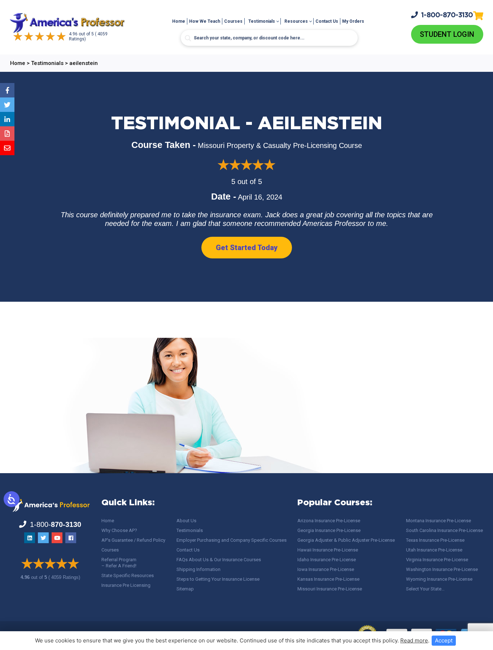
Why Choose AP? (119, 530)
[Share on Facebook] (7, 90)
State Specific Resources (127, 575)
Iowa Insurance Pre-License (325, 569)
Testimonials (261, 21)
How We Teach (204, 21)
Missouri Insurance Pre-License (329, 589)
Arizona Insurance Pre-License (328, 520)
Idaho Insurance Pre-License (326, 559)
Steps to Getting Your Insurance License (217, 579)
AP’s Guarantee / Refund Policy (133, 540)
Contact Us (326, 21)
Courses (233, 21)
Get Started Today (247, 247)
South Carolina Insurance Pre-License (444, 530)
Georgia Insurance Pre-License (329, 530)
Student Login (447, 34)
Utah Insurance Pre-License (434, 550)
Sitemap (185, 589)
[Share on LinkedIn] (7, 119)
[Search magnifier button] (188, 38)
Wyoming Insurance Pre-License (439, 579)
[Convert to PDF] (7, 133)
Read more (414, 640)
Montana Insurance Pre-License (438, 520)
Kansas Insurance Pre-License (328, 579)
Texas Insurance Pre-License (435, 540)
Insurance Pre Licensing (125, 585)
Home (178, 21)
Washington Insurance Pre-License (442, 569)
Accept (444, 640)
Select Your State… (425, 589)
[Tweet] (7, 104)
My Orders (353, 21)
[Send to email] (7, 148)
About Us (186, 520)
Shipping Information (198, 569)
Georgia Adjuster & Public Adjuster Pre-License (346, 540)
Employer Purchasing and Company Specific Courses (231, 540)
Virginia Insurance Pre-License (437, 559)
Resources (296, 21)
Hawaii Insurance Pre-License (327, 550)
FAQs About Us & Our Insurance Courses (218, 559)
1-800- (447, 15)
